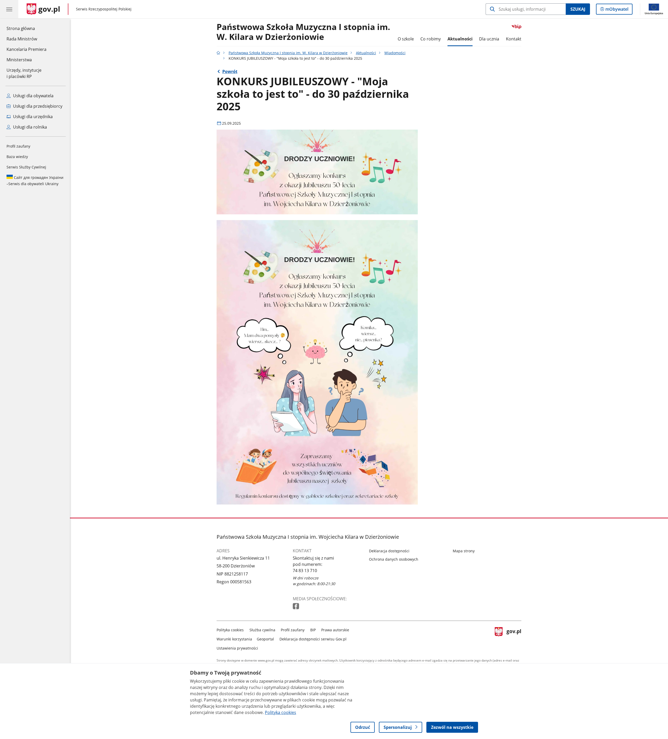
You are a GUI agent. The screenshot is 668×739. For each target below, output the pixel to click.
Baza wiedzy (17, 156)
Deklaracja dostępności (389, 550)
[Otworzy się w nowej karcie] (296, 606)
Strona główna (26, 28)
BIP (313, 629)
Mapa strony (464, 550)
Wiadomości (394, 52)
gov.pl (513, 638)
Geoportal (265, 639)
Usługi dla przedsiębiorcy (37, 106)
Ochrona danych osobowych (393, 559)
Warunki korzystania (234, 639)
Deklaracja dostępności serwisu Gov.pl (313, 639)
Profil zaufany (18, 146)
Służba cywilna (262, 629)
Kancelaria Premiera (26, 49)
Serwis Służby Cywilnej (26, 167)
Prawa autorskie (335, 629)
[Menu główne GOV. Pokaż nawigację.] (9, 9)
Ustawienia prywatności (237, 648)
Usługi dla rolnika (29, 127)
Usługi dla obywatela (32, 96)
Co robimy (430, 39)
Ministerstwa (19, 60)
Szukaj (577, 9)
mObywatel (616, 10)
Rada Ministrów (22, 39)
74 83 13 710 (305, 570)
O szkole (406, 39)
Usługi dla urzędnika (32, 116)
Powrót (229, 71)
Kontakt (513, 39)
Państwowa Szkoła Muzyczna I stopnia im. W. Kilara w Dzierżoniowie (303, 32)
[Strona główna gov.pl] (218, 52)
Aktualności (460, 39)
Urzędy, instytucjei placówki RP (24, 73)
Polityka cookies (230, 629)
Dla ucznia (489, 39)
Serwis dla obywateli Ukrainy (35, 180)
